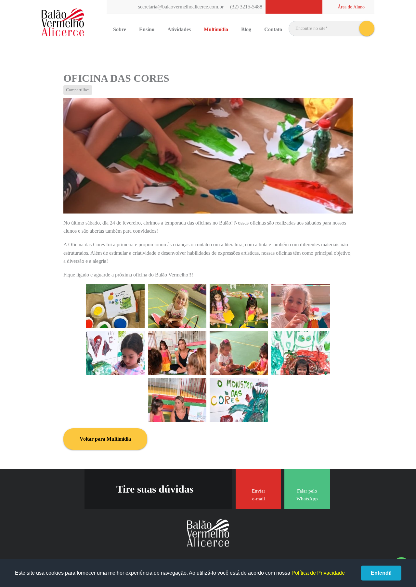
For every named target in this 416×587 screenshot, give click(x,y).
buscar (366, 28)
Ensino (146, 29)
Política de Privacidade (318, 573)
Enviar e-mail (258, 494)
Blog (246, 29)
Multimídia (216, 29)
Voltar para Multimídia (105, 439)
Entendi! (381, 573)
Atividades (179, 29)
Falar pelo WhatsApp (307, 494)
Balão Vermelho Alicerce (63, 22)
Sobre (119, 29)
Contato (273, 29)
